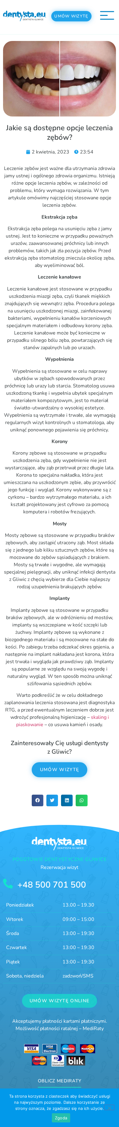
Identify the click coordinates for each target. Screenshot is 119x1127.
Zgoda (61, 1117)
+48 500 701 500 (51, 885)
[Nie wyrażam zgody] (109, 1107)
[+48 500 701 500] (8, 884)
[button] (37, 800)
